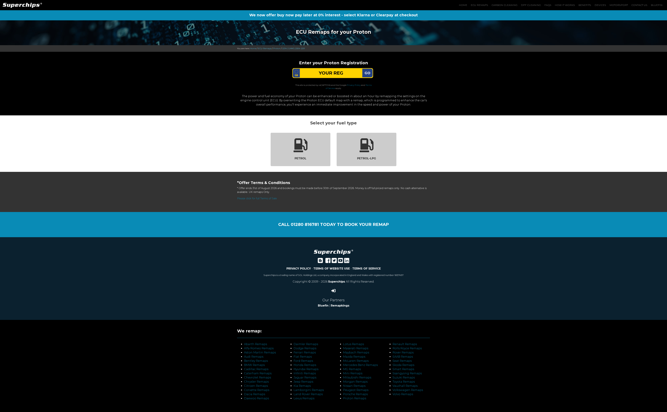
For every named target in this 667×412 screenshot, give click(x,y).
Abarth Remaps (255, 344)
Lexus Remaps (304, 398)
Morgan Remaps (355, 381)
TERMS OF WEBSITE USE (331, 268)
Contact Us (639, 5)
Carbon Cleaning (504, 5)
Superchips (337, 281)
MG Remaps (352, 369)
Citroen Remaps (256, 385)
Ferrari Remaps (305, 352)
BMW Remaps (254, 365)
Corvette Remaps (256, 390)
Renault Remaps (405, 344)
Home (463, 5)
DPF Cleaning (531, 5)
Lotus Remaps (353, 344)
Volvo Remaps (403, 394)
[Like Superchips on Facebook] (328, 261)
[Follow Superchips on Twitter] (334, 261)
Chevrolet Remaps (257, 377)
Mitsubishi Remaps (357, 377)
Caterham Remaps (257, 373)
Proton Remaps (354, 398)
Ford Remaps (303, 360)
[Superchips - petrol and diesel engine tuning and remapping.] (333, 252)
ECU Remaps (479, 5)
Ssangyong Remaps (407, 373)
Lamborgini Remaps (309, 390)
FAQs (547, 5)
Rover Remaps (403, 352)
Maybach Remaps (356, 352)
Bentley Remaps (256, 360)
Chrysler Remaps (256, 381)
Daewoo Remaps (256, 398)
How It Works (565, 5)
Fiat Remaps (303, 356)
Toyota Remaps (404, 381)
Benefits (584, 5)
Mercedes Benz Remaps (360, 365)
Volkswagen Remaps (408, 390)
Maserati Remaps (355, 348)
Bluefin (656, 5)
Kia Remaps (302, 385)
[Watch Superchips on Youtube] (340, 261)
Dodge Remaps (305, 348)
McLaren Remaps (356, 360)
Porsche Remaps (355, 394)
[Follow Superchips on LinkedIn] (346, 261)
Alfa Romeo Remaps (259, 348)
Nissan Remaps (354, 385)
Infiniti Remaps (305, 373)
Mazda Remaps (354, 356)
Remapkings (340, 305)
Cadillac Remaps (256, 369)
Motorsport (619, 5)
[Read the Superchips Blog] (320, 261)
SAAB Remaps (403, 356)
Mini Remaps (352, 373)
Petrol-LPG (366, 158)
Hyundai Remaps (306, 369)
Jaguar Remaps (305, 377)
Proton (276, 48)
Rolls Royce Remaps (407, 348)
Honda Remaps (305, 365)
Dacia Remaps (254, 394)
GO (367, 73)
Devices (600, 5)
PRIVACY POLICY (298, 268)
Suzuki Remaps (404, 377)
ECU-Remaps (264, 48)
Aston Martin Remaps (260, 352)
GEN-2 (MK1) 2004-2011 (293, 48)
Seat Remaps (402, 360)
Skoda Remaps (403, 365)
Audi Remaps (253, 356)
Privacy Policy (354, 85)
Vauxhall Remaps (405, 385)
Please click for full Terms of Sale (257, 198)
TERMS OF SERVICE (366, 268)
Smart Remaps (403, 369)
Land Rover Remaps (308, 394)
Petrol (300, 158)
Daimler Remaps (306, 344)
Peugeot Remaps (355, 390)
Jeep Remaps (303, 381)
